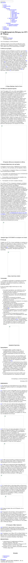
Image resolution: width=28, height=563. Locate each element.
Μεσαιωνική (14, 12)
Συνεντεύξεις (6, 28)
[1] (26, 50)
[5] (6, 66)
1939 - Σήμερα (14, 17)
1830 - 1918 (14, 14)
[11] (11, 360)
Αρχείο (4, 26)
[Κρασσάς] (3, 2)
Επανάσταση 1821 (15, 13)
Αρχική (4, 4)
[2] (21, 55)
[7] (10, 70)
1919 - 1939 (14, 15)
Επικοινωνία (6, 29)
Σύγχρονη (13, 21)
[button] (4, 7)
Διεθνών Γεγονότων (13, 25)
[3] (26, 60)
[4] (4, 61)
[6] (21, 69)
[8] (7, 247)
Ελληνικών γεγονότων (13, 24)
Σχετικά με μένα (6, 6)
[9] (8, 308)
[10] (17, 319)
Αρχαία (13, 11)
